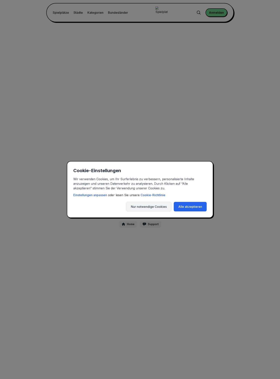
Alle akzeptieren (190, 207)
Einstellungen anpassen (90, 195)
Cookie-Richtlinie (153, 195)
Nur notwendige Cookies (149, 207)
